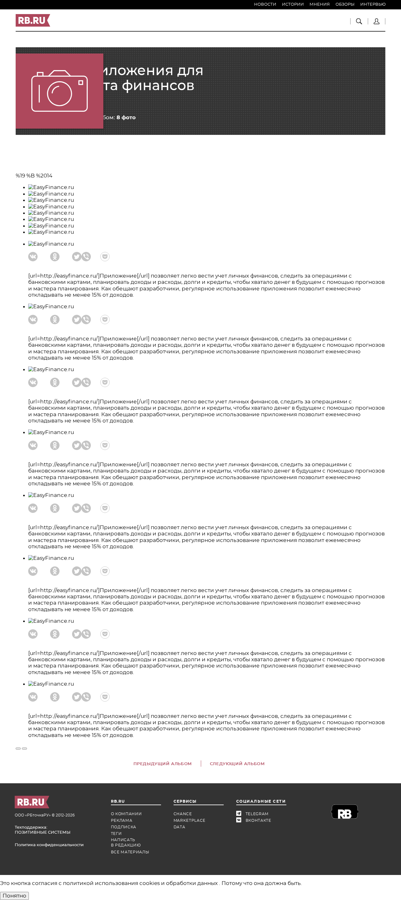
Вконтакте (241, 820)
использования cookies (128, 883)
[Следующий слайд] (24, 748)
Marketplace (190, 820)
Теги (116, 834)
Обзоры (345, 5)
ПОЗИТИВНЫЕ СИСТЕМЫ (42, 833)
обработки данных (192, 883)
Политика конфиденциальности (49, 845)
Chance (183, 814)
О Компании (126, 814)
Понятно (14, 895)
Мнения (320, 5)
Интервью (373, 5)
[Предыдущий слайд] (18, 748)
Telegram (241, 814)
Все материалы (130, 852)
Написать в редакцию (126, 842)
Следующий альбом (237, 764)
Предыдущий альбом (162, 764)
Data (179, 827)
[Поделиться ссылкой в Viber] (86, 256)
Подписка (124, 827)
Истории (293, 5)
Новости (265, 5)
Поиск (359, 21)
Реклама (122, 820)
